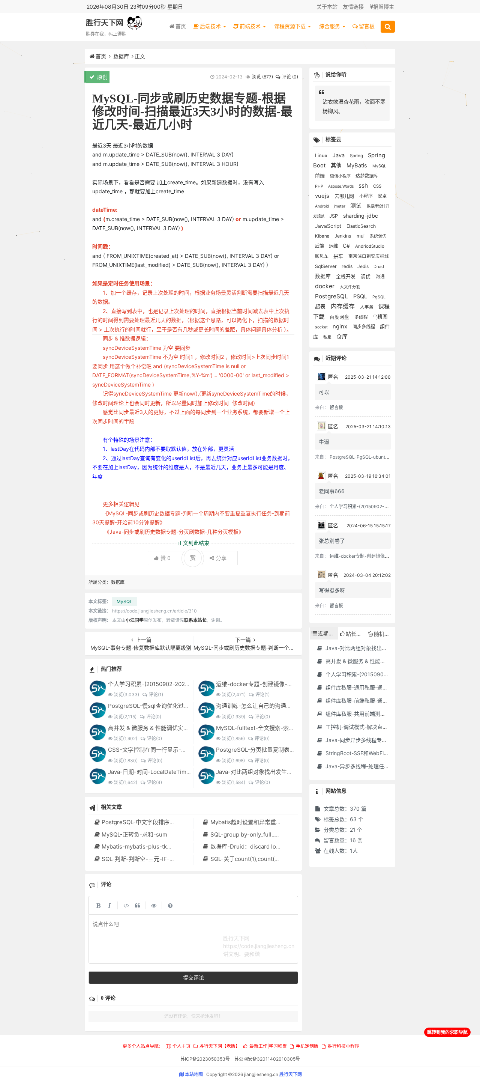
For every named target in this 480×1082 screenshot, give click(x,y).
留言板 (367, 26)
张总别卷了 (332, 540)
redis (348, 266)
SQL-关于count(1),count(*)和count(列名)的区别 (271, 858)
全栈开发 (346, 276)
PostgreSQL (332, 296)
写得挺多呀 (332, 590)
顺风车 (322, 256)
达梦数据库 (367, 176)
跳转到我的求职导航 (447, 1032)
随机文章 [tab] (384, 634)
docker (325, 286)
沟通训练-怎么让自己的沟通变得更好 (262, 705)
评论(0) (153, 716)
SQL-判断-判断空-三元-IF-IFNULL (145, 858)
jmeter (340, 206)
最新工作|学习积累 (267, 1046)
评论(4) (154, 782)
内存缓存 (343, 306)
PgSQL (379, 297)
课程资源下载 (290, 26)
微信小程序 (341, 176)
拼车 (339, 256)
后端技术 (211, 26)
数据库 (121, 56)
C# (347, 245)
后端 (320, 246)
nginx (341, 326)
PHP (319, 186)
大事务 (367, 307)
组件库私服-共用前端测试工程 (360, 713)
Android (322, 206)
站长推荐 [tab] (356, 634)
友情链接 (353, 6)
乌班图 (380, 317)
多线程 (361, 317)
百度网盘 (340, 317)
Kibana (323, 236)
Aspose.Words (341, 186)
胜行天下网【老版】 (220, 1046)
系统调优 (378, 236)
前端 (320, 176)
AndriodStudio (369, 246)
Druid (379, 266)
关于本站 (327, 6)
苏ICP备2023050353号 (205, 1059)
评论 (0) (290, 77)
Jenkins (343, 236)
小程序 (366, 196)
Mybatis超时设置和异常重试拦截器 (254, 822)
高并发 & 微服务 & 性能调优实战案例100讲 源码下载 (173, 727)
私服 (328, 337)
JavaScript (329, 226)
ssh (363, 185)
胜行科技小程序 (343, 1046)
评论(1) (156, 694)
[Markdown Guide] (170, 905)
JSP (334, 216)
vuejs (323, 196)
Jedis (363, 266)
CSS (377, 186)
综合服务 (330, 26)
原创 (102, 77)
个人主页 (181, 1046)
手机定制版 (307, 1046)
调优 (366, 276)
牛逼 (324, 441)
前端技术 (251, 26)
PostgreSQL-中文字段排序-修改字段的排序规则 (162, 822)
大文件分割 (350, 286)
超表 (321, 307)
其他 (337, 165)
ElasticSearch (361, 226)
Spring (357, 155)
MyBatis (357, 165)
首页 (181, 26)
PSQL (361, 296)
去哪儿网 (345, 196)
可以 (324, 392)
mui (361, 236)
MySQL (124, 601)
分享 (221, 558)
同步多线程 (364, 327)
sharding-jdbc (360, 215)
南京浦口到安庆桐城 (368, 256)
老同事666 (332, 491)
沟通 (380, 276)
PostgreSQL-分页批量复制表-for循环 (263, 749)
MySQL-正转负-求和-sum (134, 834)
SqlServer (326, 266)
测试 (356, 205)
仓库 (342, 336)
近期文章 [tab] (328, 633)
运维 (334, 246)
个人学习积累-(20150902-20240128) (155, 684)
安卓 (382, 196)
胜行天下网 (104, 23)
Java (339, 155)
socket (322, 327)
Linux (322, 155)
